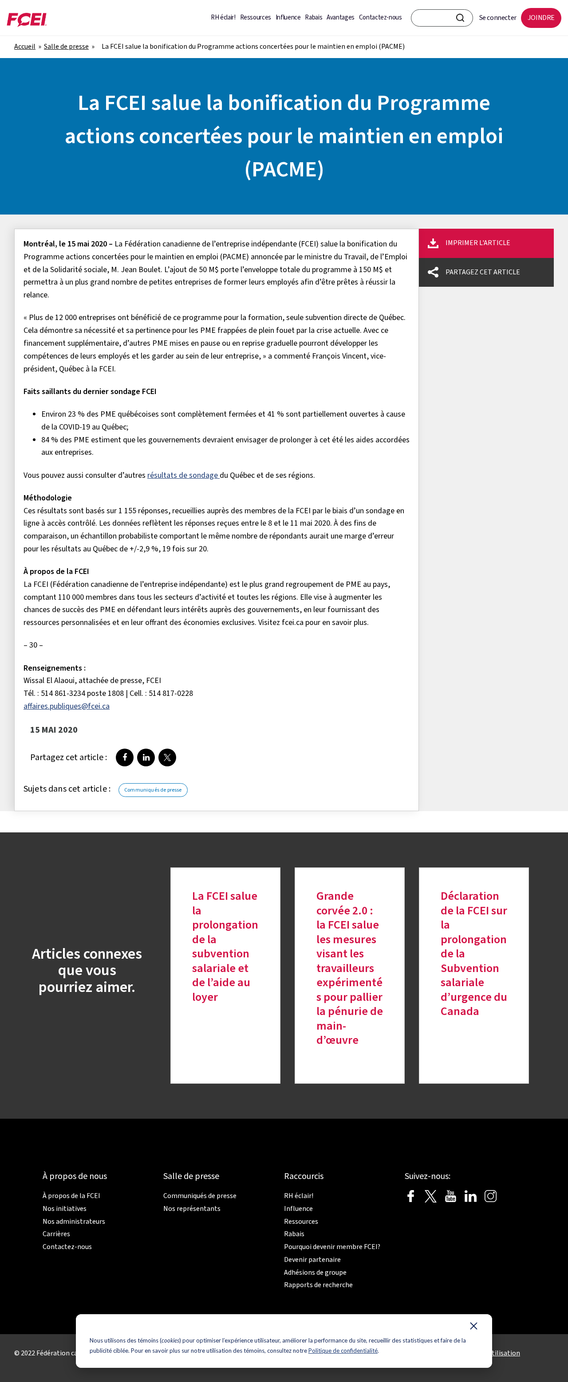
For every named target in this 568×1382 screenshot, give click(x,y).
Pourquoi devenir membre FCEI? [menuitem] (332, 1247)
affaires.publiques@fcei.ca (67, 706)
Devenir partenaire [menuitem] (312, 1260)
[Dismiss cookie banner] (473, 1328)
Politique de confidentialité (343, 1350)
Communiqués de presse (152, 790)
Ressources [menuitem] (255, 17)
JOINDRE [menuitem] (541, 18)
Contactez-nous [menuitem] (380, 17)
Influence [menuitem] (288, 17)
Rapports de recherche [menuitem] (318, 1285)
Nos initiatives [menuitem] (65, 1209)
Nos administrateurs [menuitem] (74, 1221)
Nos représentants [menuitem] (192, 1209)
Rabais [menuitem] (313, 17)
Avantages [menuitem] (341, 17)
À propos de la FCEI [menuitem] (71, 1196)
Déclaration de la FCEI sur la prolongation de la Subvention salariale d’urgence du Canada (474, 954)
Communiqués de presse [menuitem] (200, 1196)
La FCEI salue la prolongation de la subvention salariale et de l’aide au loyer (225, 946)
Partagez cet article (483, 272)
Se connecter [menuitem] (498, 18)
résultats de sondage (182, 475)
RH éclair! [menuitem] (223, 17)
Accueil (25, 46)
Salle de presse (66, 46)
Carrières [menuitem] (56, 1234)
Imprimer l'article (478, 243)
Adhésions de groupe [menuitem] (315, 1272)
